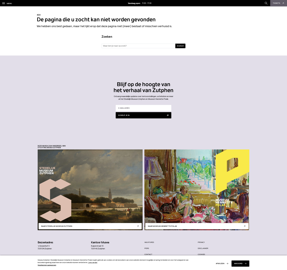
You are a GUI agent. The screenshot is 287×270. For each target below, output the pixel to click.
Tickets (276, 3)
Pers (146, 248)
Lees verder (92, 262)
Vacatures (149, 242)
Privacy (201, 242)
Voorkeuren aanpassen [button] (47, 265)
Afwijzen (220, 263)
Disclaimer (203, 248)
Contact (148, 254)
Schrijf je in (123, 115)
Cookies (201, 254)
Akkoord (238, 263)
